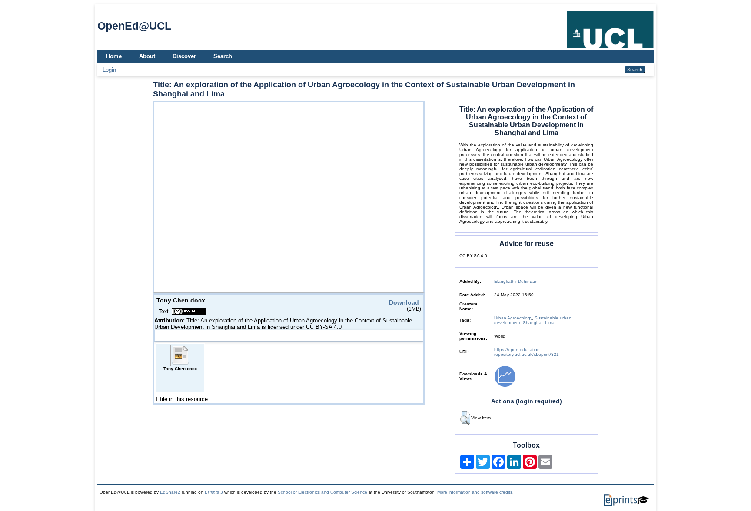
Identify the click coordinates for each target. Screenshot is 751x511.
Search (222, 56)
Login (109, 69)
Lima (550, 322)
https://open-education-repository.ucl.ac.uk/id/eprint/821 (526, 352)
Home (114, 56)
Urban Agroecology (513, 317)
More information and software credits (474, 492)
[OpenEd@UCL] (610, 48)
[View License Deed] (189, 311)
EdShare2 (170, 492)
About (147, 56)
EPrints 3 (214, 492)
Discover (184, 56)
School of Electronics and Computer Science (322, 492)
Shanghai (532, 322)
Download (404, 302)
